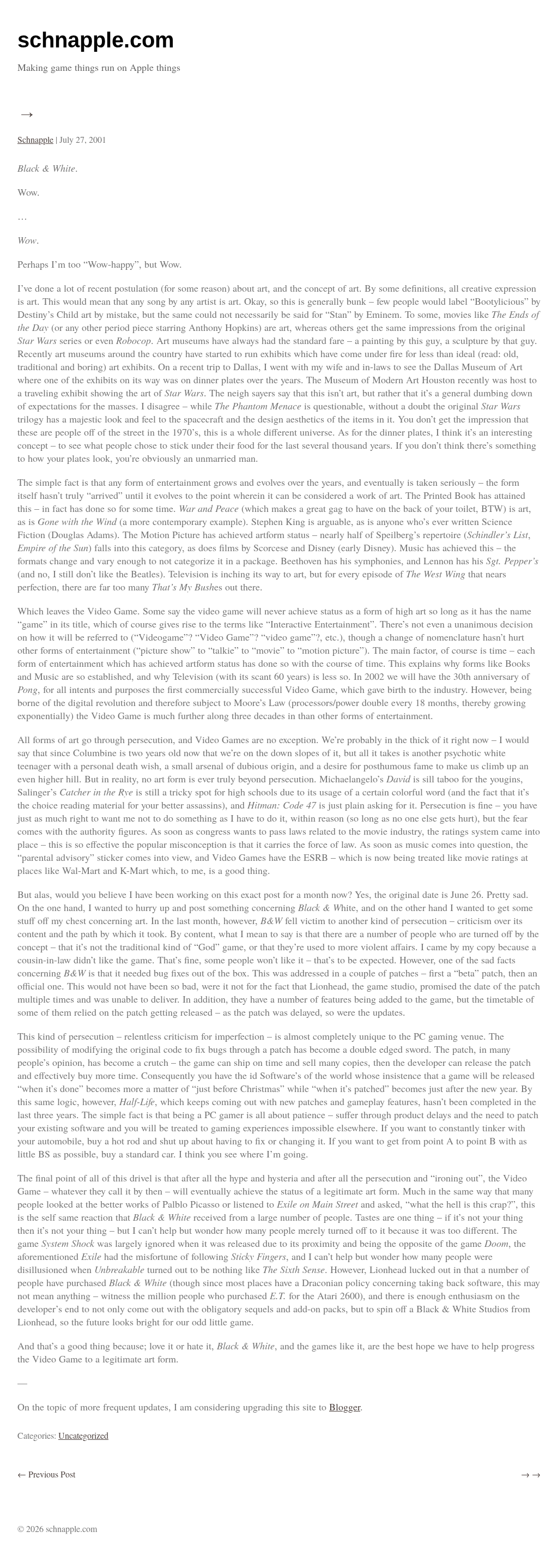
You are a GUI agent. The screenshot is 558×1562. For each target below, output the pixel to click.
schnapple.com (95, 40)
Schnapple (35, 139)
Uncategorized (83, 1435)
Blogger (344, 1406)
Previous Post (46, 1474)
